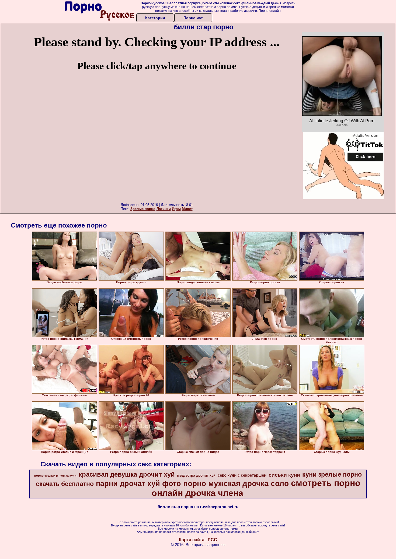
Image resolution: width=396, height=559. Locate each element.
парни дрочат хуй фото (138, 484)
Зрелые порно (142, 209)
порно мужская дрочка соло (236, 483)
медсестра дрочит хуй (196, 475)
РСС (212, 539)
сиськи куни (284, 475)
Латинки (164, 209)
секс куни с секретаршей (242, 475)
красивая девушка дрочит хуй (127, 474)
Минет (187, 209)
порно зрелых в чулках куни (55, 475)
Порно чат (193, 18)
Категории (155, 18)
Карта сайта (191, 539)
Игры (176, 209)
